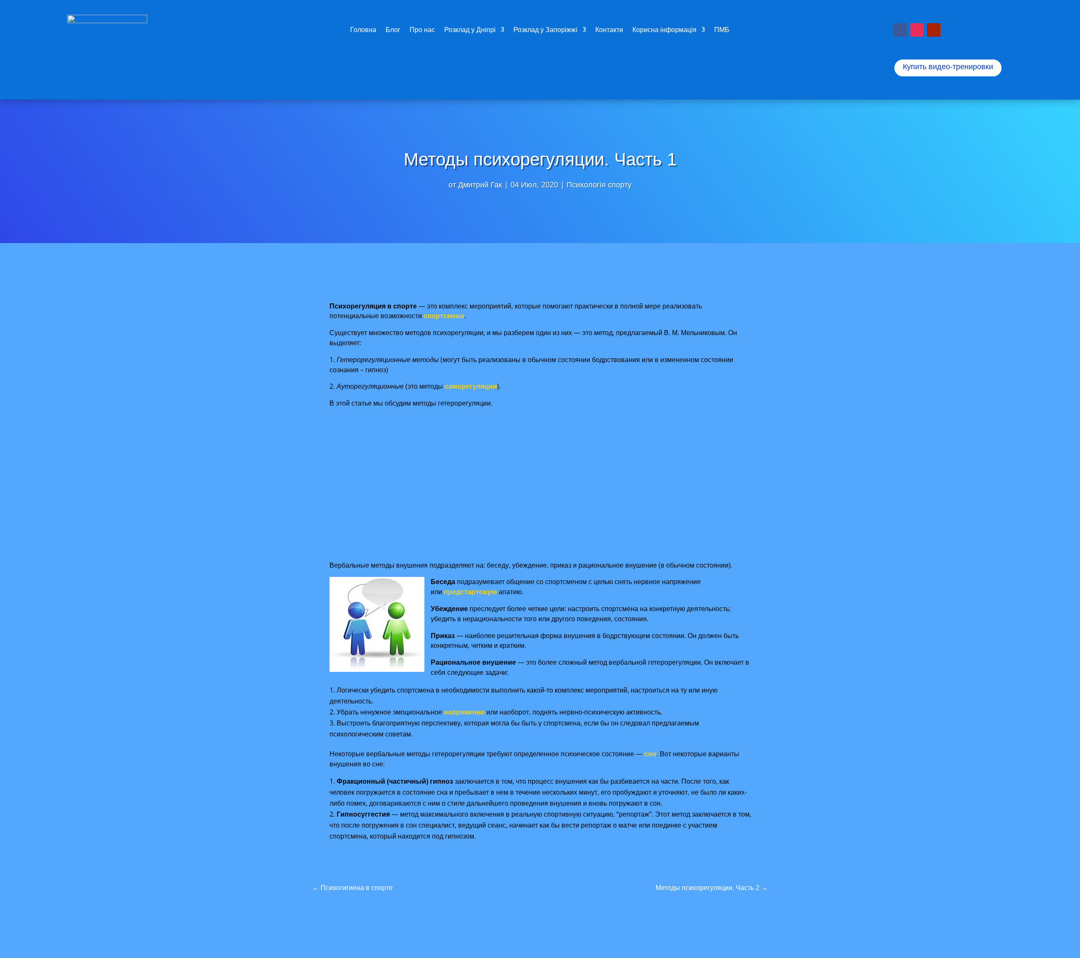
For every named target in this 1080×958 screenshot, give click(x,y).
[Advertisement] (541, 484)
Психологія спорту (599, 184)
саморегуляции (471, 386)
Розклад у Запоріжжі (545, 30)
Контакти (609, 30)
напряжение (464, 712)
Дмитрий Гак (480, 184)
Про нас (422, 30)
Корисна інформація (664, 30)
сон (650, 753)
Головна (363, 30)
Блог (393, 30)
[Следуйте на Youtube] (933, 30)
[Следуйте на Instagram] (916, 30)
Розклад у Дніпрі (470, 30)
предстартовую (470, 591)
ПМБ (721, 30)
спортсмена (444, 315)
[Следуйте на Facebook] (900, 30)
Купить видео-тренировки (948, 66)
